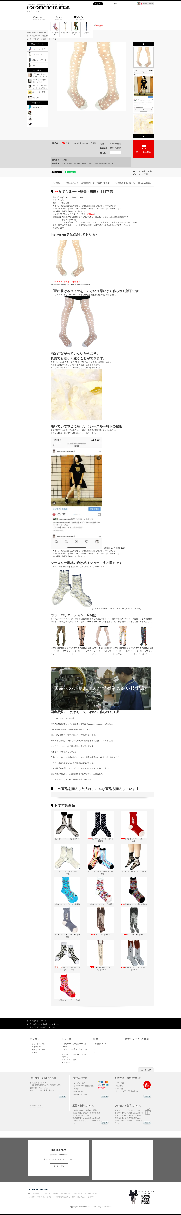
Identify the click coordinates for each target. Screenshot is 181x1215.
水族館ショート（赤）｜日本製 (69, 1000)
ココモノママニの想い (50, 1194)
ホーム (29, 32)
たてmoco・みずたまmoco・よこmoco (46, 36)
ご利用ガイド (77, 1194)
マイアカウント (114, 3)
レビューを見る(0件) (143, 171)
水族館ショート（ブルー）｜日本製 (67, 904)
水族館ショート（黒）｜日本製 (136, 904)
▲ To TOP (146, 1070)
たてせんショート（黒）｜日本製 (67, 839)
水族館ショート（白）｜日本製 (100, 904)
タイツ (34, 1052)
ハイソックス (37, 1047)
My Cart (80, 18)
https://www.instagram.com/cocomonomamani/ (70, 284)
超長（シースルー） (40, 32)
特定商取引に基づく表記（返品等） (96, 183)
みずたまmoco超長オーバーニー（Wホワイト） (102, 651)
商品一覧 (36, 1194)
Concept (37, 18)
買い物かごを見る (91, 1194)
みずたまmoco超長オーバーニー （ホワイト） (81, 651)
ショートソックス (38, 1044)
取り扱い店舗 (65, 1194)
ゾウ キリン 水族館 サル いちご (44, 39)
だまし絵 (66, 1063)
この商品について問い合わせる (65, 183)
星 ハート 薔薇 (70, 1060)
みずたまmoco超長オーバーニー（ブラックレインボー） (143, 651)
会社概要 (31, 1197)
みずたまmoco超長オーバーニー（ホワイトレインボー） (123, 651)
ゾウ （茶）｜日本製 (102, 934)
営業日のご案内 (35, 1106)
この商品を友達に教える (124, 183)
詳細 (61, 1096)
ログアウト (92, 1197)
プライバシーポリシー (45, 1197)
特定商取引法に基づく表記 (65, 1197)
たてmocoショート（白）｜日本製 (134, 871)
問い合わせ (81, 1197)
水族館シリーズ (100, 1044)
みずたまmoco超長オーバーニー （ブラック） (61, 651)
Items (58, 18)
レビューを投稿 (141, 174)
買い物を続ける (144, 183)
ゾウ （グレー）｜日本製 (136, 934)
